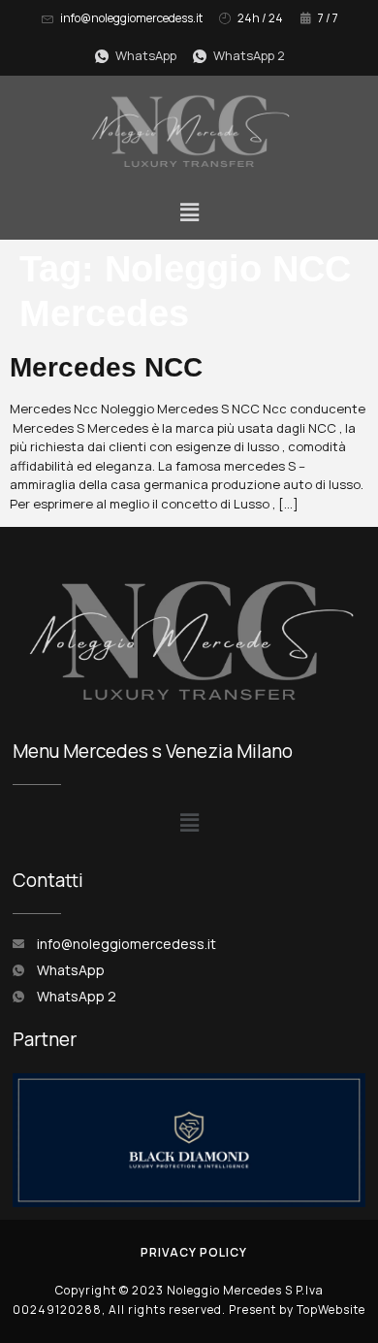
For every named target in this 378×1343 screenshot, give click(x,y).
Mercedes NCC (106, 367)
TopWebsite (331, 1309)
